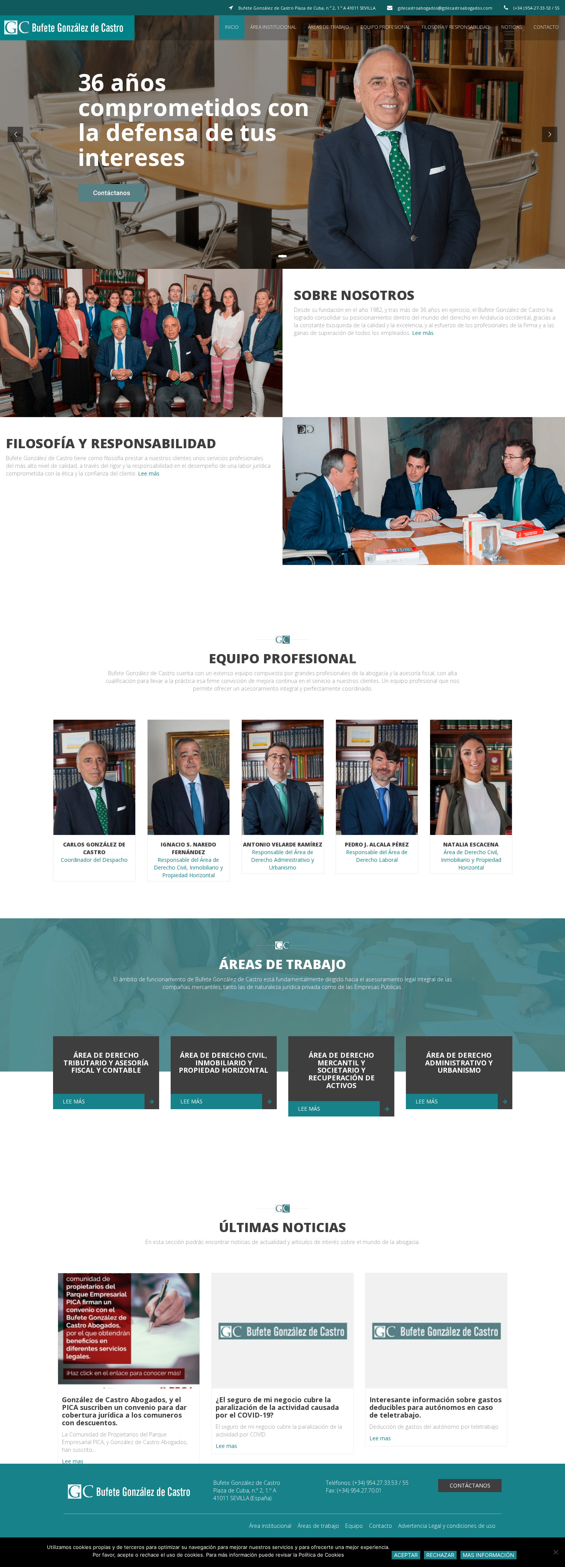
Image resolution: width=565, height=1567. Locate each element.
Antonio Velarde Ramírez (282, 844)
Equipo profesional (385, 27)
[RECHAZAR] (555, 1552)
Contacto (546, 27)
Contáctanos (470, 1485)
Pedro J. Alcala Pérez (377, 844)
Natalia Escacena (471, 844)
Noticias (511, 27)
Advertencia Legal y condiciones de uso (446, 1525)
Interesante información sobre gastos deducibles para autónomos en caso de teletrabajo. (435, 1407)
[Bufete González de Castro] (70, 27)
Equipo (354, 1525)
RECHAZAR (440, 1555)
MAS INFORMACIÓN (488, 1555)
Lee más (422, 332)
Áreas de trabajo (328, 27)
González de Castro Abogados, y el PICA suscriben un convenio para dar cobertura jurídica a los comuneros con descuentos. (124, 1411)
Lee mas (72, 1460)
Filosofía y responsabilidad (456, 27)
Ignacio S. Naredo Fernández (188, 848)
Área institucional (273, 27)
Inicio (232, 27)
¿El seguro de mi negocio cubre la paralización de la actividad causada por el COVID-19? (277, 1407)
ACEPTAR (406, 1555)
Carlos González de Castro (94, 848)
